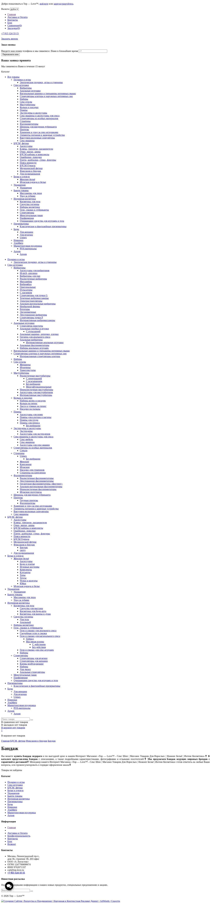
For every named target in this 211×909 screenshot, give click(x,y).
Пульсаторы (26, 290)
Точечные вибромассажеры (34, 298)
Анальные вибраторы (31, 339)
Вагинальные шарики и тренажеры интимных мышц (48, 93)
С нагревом (26, 292)
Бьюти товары (21, 190)
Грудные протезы (29, 500)
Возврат (11, 844)
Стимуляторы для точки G (34, 295)
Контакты (12, 20)
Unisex (23, 237)
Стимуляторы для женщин (34, 661)
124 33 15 (10, 33)
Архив (17, 251)
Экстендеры (26, 431)
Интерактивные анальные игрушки (44, 342)
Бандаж (24, 547)
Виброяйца (26, 284)
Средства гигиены (29, 204)
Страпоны (25, 121)
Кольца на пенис (28, 403)
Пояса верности (28, 162)
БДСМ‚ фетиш (21, 143)
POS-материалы (28, 248)
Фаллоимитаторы (29, 124)
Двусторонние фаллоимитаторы (37, 481)
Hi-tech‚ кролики (28, 273)
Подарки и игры (22, 79)
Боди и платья (27, 564)
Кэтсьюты (25, 572)
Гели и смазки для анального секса (38, 630)
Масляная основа (35, 641)
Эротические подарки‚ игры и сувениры (41, 82)
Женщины (25, 364)
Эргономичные (28, 312)
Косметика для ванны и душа (35, 614)
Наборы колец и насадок (33, 400)
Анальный (25, 622)
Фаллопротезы (27, 503)
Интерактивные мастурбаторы (36, 395)
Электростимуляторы (31, 301)
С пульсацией (33, 331)
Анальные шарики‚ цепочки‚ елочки (39, 334)
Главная (11, 14)
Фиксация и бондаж (30, 171)
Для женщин (26, 232)
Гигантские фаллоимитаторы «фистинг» (41, 483)
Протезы (24, 129)
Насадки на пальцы (30, 409)
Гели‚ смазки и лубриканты (34, 210)
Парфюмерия (27, 218)
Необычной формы (30, 306)
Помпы (23, 110)
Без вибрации (33, 384)
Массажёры (26, 281)
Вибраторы (26, 88)
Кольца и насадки (29, 107)
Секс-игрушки (21, 85)
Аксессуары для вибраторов (34, 270)
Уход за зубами (27, 196)
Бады (16, 229)
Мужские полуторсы (31, 492)
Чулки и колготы (29, 580)
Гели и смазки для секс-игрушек (37, 650)
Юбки (23, 583)
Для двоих (25, 669)
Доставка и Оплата (17, 17)
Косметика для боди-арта (33, 611)
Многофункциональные (38, 386)
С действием (39, 644)
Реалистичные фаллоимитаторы (37, 478)
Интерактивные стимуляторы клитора (40, 356)
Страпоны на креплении (33, 472)
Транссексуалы (28, 370)
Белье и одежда (22, 176)
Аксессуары (26, 146)
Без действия (39, 647)
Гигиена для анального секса (35, 337)
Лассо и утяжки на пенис (33, 406)
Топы (22, 575)
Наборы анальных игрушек (34, 348)
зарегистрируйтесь (63, 3)
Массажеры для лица (31, 193)
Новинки (18, 240)
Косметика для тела (30, 201)
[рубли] (14, 9)
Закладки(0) (13, 28)
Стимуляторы (27, 212)
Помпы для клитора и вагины (35, 417)
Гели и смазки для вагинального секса (40, 636)
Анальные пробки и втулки (34, 328)
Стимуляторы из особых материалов (39, 118)
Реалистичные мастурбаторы (35, 375)
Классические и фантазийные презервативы (43, 226)
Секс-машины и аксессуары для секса (39, 115)
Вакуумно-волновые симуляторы (37, 137)
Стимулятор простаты (31, 326)
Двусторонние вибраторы (33, 314)
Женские (24, 461)
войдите (44, 3)
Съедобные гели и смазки (33, 633)
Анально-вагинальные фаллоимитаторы (41, 486)
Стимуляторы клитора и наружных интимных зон (46, 96)
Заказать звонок (9, 38)
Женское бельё (27, 179)
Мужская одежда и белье (33, 182)
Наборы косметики (30, 207)
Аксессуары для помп (31, 414)
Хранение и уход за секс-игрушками (39, 132)
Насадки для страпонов (32, 470)
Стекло (23, 450)
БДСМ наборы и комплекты (34, 154)
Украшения (19, 185)
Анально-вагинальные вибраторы (38, 303)
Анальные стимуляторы (32, 672)
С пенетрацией (34, 378)
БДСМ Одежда (27, 165)
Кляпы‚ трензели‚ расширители (36, 149)
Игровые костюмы (29, 567)
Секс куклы (26, 101)
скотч (22, 550)
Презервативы (21, 223)
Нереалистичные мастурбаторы (36, 389)
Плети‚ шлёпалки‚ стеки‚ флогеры (38, 160)
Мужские (25, 467)
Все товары (13, 77)
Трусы (23, 578)
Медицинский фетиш (31, 168)
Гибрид (30, 639)
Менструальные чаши (31, 215)
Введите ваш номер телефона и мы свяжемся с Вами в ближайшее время (39, 51)
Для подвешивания (30, 174)
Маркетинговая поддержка (28, 246)
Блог (9, 22)
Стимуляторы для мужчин (33, 658)
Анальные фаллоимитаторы (34, 345)
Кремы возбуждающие (32, 663)
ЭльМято (18, 243)
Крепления (25, 464)
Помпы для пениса (30, 422)
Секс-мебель (26, 439)
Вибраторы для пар (30, 276)
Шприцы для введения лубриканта (38, 126)
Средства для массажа (31, 608)
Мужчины (25, 367)
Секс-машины (27, 140)
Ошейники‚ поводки (31, 157)
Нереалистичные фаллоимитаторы (38, 489)
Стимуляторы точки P (31, 317)
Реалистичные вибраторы (33, 278)
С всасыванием (34, 381)
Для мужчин (26, 234)
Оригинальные (28, 287)
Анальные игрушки (30, 90)
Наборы (24, 99)
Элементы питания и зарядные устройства (42, 135)
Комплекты (26, 569)
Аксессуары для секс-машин (35, 445)
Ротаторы (25, 309)
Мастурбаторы (27, 104)
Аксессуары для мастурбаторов (36, 392)
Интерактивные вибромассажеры (37, 320)
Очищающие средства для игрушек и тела (42, 221)
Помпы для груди (29, 420)
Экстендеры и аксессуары (33, 113)
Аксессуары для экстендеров (35, 434)
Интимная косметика (25, 198)
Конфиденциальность (18, 836)
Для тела (24, 619)
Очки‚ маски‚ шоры (30, 151)
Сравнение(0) (14, 25)
